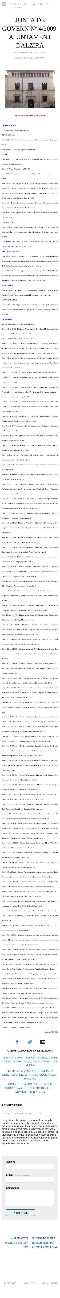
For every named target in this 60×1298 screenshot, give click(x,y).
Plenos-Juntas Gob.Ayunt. (30, 57)
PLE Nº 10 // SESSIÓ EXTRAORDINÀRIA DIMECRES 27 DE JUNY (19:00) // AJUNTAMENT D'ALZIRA (30, 1074)
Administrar (50, 1283)
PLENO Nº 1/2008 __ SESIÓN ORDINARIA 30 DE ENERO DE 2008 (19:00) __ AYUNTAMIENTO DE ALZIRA (30, 1061)
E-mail (18, 1174)
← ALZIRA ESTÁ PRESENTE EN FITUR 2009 (16, 1243)
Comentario (12, 1187)
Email (43, 1042)
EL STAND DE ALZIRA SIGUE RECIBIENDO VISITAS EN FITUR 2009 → (44, 1245)
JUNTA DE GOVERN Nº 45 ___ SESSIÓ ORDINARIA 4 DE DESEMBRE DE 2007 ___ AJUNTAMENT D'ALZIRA (30, 1088)
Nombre (10, 1161)
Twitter (30, 1042)
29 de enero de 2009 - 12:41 (29, 52)
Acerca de (10, 1283)
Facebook (17, 1042)
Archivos (30, 1283)
